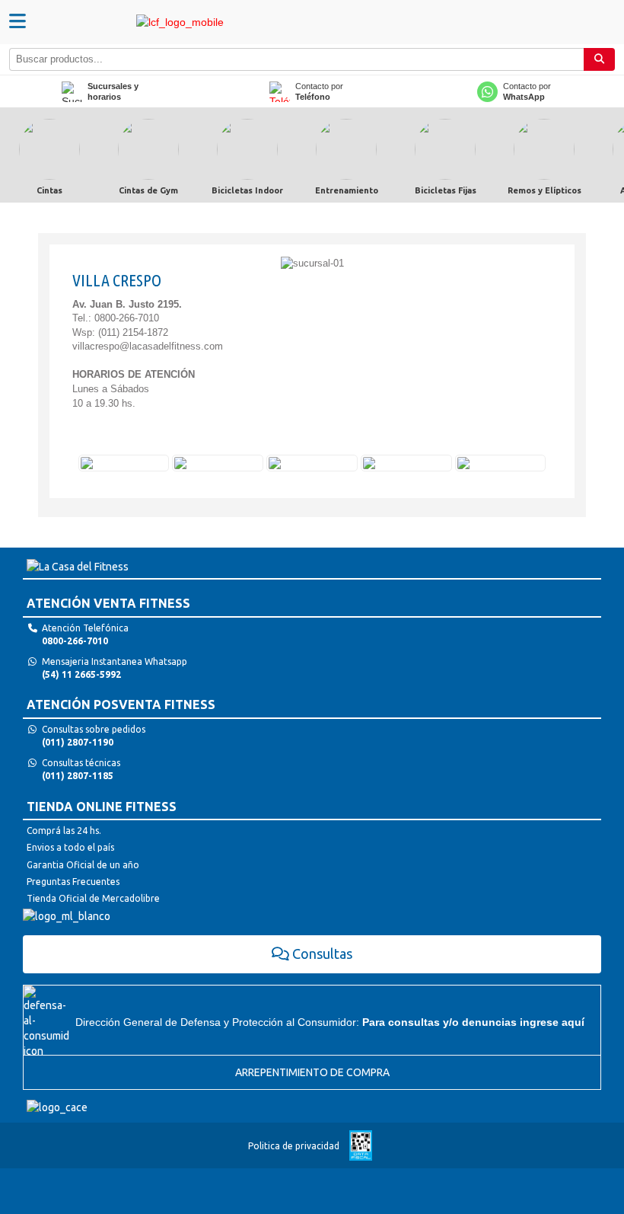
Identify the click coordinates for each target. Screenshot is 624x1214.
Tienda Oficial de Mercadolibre (93, 898)
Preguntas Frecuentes (73, 882)
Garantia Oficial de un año (83, 865)
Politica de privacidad (293, 1146)
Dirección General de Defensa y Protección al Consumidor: (329, 1022)
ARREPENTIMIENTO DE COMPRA (312, 1072)
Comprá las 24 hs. (64, 830)
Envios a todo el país (70, 847)
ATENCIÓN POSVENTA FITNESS (121, 704)
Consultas (322, 953)
